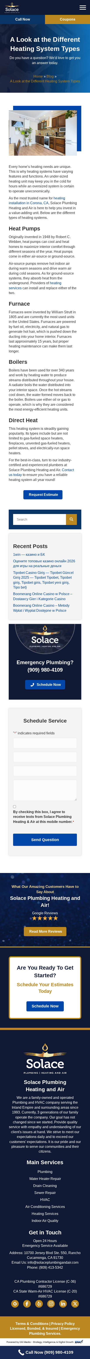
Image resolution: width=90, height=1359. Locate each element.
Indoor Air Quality (45, 1221)
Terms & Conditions (32, 1324)
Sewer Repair (45, 1193)
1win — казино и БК (29, 554)
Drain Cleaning (45, 1186)
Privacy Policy (63, 1324)
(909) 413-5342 (51, 1267)
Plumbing (45, 1172)
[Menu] (83, 7)
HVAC (45, 1200)
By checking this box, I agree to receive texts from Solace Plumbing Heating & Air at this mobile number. (43, 817)
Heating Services (45, 1214)
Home (38, 76)
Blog (50, 76)
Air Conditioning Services (45, 1207)
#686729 (45, 1286)
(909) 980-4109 (45, 670)
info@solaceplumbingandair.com (53, 1262)
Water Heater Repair (45, 1179)
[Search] (71, 519)
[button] (22, 19)
